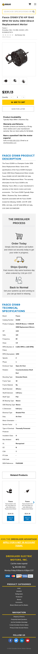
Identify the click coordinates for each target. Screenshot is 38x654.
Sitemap (28, 648)
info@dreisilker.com (9, 143)
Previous (4, 502)
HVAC (19, 588)
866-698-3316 (14, 140)
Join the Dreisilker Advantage (19, 622)
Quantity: (5, 97)
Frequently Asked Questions (19, 619)
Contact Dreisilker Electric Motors (19, 625)
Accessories (19, 602)
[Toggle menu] (35, 4)
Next (34, 502)
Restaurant (19, 597)
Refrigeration (19, 594)
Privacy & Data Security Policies (19, 628)
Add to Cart (19, 102)
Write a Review (6, 37)
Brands (19, 599)
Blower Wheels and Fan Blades (19, 605)
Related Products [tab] (19, 475)
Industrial (19, 591)
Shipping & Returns (19, 616)
